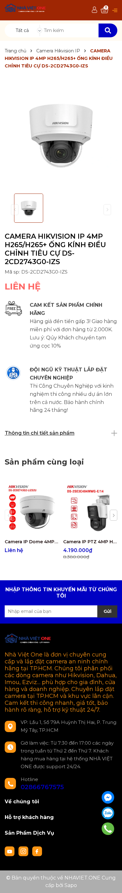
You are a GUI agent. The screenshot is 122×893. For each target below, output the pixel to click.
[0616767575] (107, 829)
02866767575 (42, 787)
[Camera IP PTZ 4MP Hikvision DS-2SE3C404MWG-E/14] (90, 508)
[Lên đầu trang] (111, 882)
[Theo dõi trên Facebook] (37, 850)
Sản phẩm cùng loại (44, 461)
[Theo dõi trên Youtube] (10, 850)
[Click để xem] (61, 135)
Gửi (107, 611)
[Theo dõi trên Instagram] (24, 850)
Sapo (70, 885)
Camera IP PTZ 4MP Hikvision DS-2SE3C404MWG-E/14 (90, 542)
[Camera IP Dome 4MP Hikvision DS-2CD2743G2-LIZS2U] (31, 508)
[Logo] (25, 8)
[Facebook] (108, 797)
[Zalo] (108, 813)
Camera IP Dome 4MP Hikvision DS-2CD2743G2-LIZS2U (31, 542)
